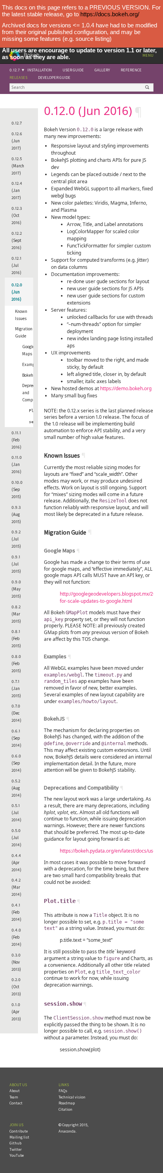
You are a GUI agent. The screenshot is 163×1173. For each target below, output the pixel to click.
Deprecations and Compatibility (30, 392)
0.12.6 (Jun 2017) (16, 141)
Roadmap (67, 1103)
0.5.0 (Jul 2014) (16, 837)
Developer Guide (54, 77)
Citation (65, 1109)
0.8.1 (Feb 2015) (16, 638)
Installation (39, 70)
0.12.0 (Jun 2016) (16, 292)
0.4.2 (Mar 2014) (16, 887)
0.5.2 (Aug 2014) (16, 788)
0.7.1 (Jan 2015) (16, 688)
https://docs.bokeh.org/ (109, 14)
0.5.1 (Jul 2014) (16, 812)
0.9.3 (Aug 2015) (16, 514)
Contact (16, 1103)
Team (13, 1097)
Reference (131, 70)
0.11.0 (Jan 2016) (16, 464)
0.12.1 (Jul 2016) (16, 265)
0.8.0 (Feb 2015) (16, 663)
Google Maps (28, 350)
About (14, 1090)
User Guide (73, 70)
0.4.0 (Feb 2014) (16, 937)
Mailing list (19, 1137)
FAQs (63, 1090)
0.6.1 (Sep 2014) (16, 738)
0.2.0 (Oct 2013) (16, 987)
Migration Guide (23, 332)
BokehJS (30, 375)
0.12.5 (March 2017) (17, 166)
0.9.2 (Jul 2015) (16, 539)
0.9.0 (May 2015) (16, 589)
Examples (30, 364)
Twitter (15, 1149)
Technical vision (72, 1097)
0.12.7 (14, 70)
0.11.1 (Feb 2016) (16, 440)
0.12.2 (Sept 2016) (16, 240)
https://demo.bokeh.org (126, 388)
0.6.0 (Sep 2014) (16, 763)
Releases (18, 77)
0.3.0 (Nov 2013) (16, 962)
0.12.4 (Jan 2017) (16, 190)
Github (15, 1143)
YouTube (16, 1155)
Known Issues (21, 315)
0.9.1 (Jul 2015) (16, 564)
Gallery (102, 70)
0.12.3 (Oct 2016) (16, 215)
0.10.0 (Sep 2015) (17, 489)
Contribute (18, 1131)
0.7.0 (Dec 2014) (16, 713)
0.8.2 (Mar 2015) (16, 614)
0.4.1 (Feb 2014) (16, 912)
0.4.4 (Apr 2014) (16, 862)
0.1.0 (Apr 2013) (16, 1012)
